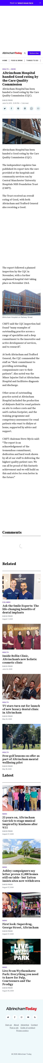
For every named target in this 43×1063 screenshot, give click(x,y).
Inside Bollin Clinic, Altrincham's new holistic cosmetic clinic (19, 659)
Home (4, 60)
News (13, 69)
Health (5, 69)
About (16, 1025)
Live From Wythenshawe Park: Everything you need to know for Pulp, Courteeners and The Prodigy (20, 977)
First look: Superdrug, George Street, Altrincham (20, 925)
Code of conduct (27, 1028)
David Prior (7, 100)
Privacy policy (22, 1031)
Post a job (14, 1028)
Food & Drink (17, 60)
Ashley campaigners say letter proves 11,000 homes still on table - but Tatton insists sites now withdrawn (21, 876)
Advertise (25, 1025)
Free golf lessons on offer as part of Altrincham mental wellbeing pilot (21, 759)
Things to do (32, 60)
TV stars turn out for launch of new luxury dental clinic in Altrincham (21, 709)
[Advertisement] (21, 27)
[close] (40, 3)
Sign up (8, 1025)
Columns (6, 602)
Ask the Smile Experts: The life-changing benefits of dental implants (20, 609)
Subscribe (34, 53)
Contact (34, 1025)
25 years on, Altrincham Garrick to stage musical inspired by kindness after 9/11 (20, 822)
